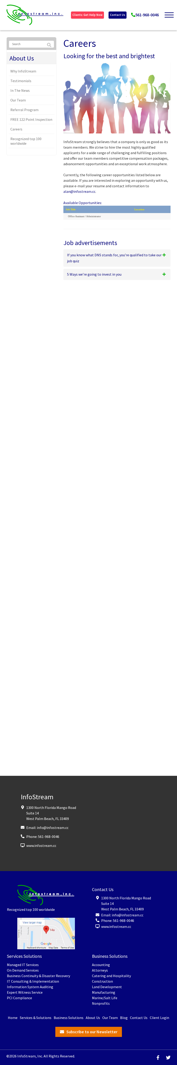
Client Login (159, 1017)
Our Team (18, 100)
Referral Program (24, 109)
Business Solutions (68, 1017)
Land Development (107, 986)
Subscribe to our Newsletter (91, 1031)
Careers (16, 129)
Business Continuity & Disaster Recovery (38, 975)
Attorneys (100, 970)
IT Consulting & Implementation (33, 981)
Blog (124, 1017)
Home (13, 1017)
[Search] (49, 45)
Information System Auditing (30, 986)
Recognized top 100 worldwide (25, 141)
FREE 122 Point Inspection (31, 119)
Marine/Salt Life (104, 998)
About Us (21, 58)
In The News (20, 90)
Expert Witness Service (25, 992)
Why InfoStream (23, 71)
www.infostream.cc (41, 845)
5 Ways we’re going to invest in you (94, 274)
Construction (102, 981)
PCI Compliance (19, 998)
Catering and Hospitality (111, 975)
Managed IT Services (23, 964)
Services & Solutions (35, 1017)
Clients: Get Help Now (87, 15)
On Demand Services (23, 970)
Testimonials (20, 80)
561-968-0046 (147, 14)
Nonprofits (101, 1003)
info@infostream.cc (52, 827)
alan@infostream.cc (79, 191)
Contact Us (117, 15)
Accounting (101, 964)
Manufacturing (103, 992)
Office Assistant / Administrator (84, 216)
